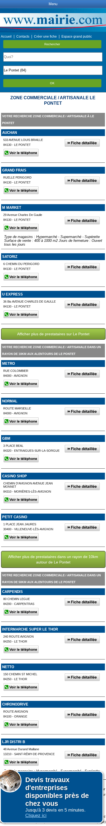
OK (52, 83)
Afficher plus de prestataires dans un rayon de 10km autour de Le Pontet (53, 559)
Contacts (22, 36)
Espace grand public (76, 36)
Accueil (6, 36)
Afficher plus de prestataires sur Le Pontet (53, 334)
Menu (53, 4)
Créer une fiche (45, 36)
